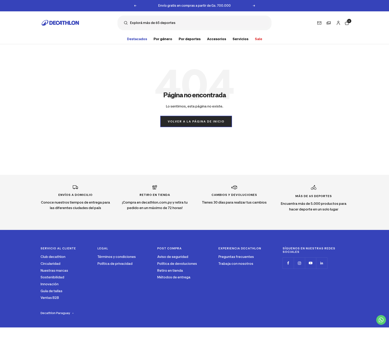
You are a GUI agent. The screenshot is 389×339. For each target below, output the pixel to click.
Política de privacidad (115, 264)
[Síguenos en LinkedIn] (321, 263)
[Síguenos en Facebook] (288, 263)
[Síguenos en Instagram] (299, 263)
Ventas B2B (50, 298)
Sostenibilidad (52, 277)
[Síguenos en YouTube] (310, 263)
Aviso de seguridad (172, 257)
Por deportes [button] (190, 39)
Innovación (50, 284)
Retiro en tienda (170, 270)
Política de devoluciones (177, 264)
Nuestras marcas (54, 270)
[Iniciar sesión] (338, 22)
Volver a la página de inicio (196, 121)
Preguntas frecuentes (236, 257)
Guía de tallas (51, 291)
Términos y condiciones (116, 257)
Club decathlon (53, 257)
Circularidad (50, 264)
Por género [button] (163, 39)
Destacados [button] (137, 39)
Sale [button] (258, 39)
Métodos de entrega (173, 277)
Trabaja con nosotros (235, 264)
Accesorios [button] (216, 39)
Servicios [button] (240, 39)
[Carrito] (346, 22)
